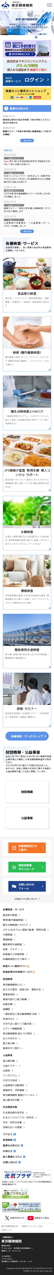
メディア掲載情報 (12, 1028)
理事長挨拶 (9, 994)
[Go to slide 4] (31, 32)
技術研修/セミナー (14, 190)
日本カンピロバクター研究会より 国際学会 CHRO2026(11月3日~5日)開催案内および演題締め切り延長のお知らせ (27, 178)
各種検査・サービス (13, 909)
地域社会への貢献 (12, 1127)
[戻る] (2, 23)
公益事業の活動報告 (13, 1085)
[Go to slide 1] (22, 32)
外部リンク (6, 1229)
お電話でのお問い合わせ (25, 898)
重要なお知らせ (11, 1145)
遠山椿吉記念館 (11, 1100)
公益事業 (27, 818)
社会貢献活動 (10, 1107)
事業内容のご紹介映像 (15, 999)
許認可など (9, 1018)
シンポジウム (10, 1075)
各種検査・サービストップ (27, 736)
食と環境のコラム (12, 1156)
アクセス (7, 1134)
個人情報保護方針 (9, 1226)
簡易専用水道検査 (12, 944)
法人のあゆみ (10, 1038)
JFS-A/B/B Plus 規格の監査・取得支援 (24, 929)
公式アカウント (17, 1217)
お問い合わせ (10, 1162)
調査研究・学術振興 (13, 1090)
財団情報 (27, 792)
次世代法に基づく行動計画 (17, 1023)
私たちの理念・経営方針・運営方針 (22, 989)
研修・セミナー (11, 949)
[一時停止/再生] (36, 37)
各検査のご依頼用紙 (13, 954)
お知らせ (7, 1151)
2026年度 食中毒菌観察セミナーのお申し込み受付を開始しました (27, 195)
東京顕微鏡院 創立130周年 (17, 1033)
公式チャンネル (41, 1217)
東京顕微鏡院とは (12, 984)
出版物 (6, 1070)
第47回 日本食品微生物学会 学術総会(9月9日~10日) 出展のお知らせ (27, 163)
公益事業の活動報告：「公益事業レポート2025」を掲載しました (27, 224)
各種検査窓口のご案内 (15, 959)
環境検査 (7, 939)
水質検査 (7, 934)
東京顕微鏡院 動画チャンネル (19, 1095)
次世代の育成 (10, 1080)
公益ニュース (14, 158)
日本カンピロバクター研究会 (18, 1117)
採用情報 (7, 1139)
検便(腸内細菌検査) (13, 920)
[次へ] (52, 23)
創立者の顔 (9, 1043)
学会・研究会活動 (12, 1122)
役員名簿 (7, 1004)
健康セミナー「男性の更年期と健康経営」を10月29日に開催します (27, 210)
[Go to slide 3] (28, 32)
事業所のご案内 (11, 1048)
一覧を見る (27, 140)
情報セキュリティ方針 (32, 1226)
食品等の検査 (10, 915)
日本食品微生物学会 (13, 1112)
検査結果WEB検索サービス (17, 971)
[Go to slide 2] (25, 32)
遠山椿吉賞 (9, 1060)
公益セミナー (10, 1065)
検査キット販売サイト (15, 966)
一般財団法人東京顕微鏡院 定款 (20, 1014)
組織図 (6, 1009)
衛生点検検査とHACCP (15, 924)
